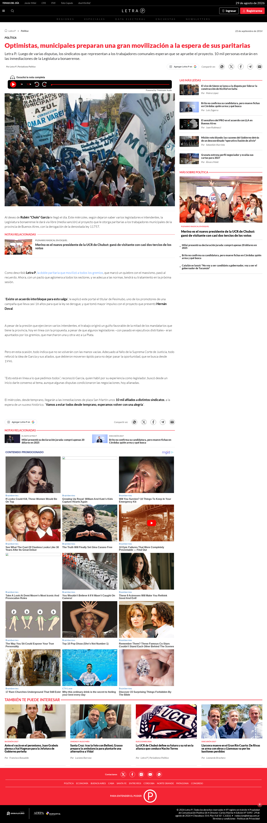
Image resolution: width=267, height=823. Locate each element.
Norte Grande (165, 783)
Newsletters (198, 19)
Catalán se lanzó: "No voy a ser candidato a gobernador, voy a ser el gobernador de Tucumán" (219, 267)
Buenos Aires (98, 783)
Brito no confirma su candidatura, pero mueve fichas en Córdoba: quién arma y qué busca (221, 256)
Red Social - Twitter (123, 774)
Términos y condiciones (224, 818)
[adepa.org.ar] (39, 813)
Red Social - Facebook (132, 774)
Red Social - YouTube (150, 774)
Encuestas (166, 19)
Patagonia (182, 783)
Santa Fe (122, 783)
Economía (82, 783)
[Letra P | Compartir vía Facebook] (240, 66)
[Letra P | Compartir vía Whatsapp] (222, 66)
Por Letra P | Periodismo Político (21, 66)
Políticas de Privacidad (248, 818)
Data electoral (130, 19)
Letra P (12, 30)
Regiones (65, 19)
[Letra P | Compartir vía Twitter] (231, 66)
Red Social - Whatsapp (159, 774)
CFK (44, 2)
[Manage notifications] (259, 804)
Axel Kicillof (84, 2)
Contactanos (111, 774)
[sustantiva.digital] (53, 813)
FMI (53, 2)
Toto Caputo (67, 2)
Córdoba (149, 783)
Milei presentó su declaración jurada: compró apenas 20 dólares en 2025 (219, 246)
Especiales (94, 19)
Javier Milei (30, 2)
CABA (111, 783)
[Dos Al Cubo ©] (15, 813)
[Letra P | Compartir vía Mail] (259, 66)
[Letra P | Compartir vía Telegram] (250, 66)
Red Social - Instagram (141, 774)
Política (24, 30)
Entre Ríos (135, 783)
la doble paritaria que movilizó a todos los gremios (70, 273)
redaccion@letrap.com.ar (247, 815)
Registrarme (254, 10)
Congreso (197, 783)
